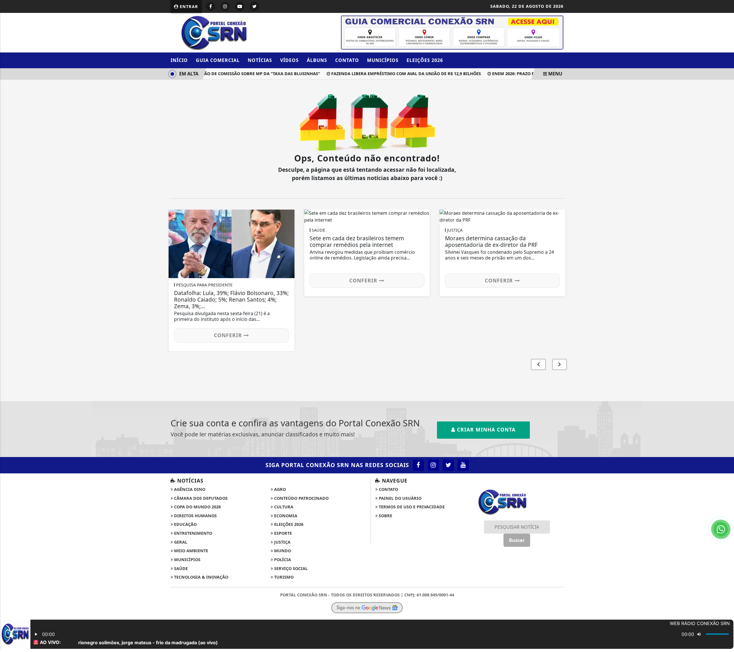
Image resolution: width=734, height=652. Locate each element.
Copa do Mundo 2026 (197, 507)
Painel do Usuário (399, 498)
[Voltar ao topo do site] (725, 391)
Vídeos (289, 60)
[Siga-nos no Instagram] (433, 465)
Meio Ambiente (190, 550)
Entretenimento (192, 533)
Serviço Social (290, 568)
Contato (347, 60)
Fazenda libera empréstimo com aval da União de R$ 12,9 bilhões (398, 73)
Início (179, 60)
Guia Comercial (218, 60)
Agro (279, 489)
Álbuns (317, 60)
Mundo (282, 550)
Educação (185, 524)
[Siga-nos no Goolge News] (367, 607)
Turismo (283, 577)
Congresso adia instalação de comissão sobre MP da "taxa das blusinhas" (224, 73)
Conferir (229, 335)
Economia (285, 515)
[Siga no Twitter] (254, 6)
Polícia (282, 559)
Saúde (180, 568)
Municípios (383, 60)
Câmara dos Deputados (200, 498)
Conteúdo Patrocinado (301, 498)
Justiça (281, 542)
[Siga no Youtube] (239, 6)
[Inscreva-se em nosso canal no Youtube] (463, 465)
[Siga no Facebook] (210, 6)
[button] (559, 364)
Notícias (260, 60)
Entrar (188, 6)
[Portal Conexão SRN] (234, 32)
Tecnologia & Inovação (200, 577)
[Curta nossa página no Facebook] (418, 465)
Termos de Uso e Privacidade (411, 507)
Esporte (282, 533)
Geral (180, 542)
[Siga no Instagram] (225, 6)
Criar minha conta (485, 429)
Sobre (385, 515)
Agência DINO (189, 489)
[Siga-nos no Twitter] (448, 465)
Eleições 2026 (425, 60)
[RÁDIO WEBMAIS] (452, 32)
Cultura (283, 507)
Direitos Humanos (195, 515)
